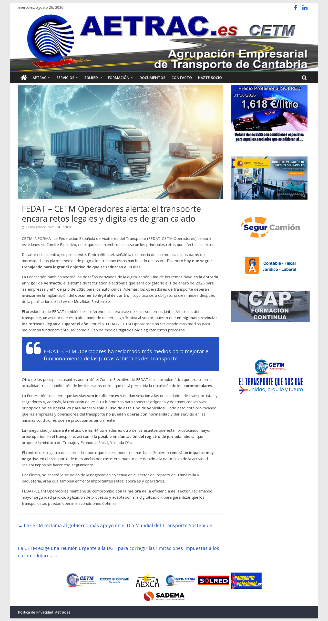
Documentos (152, 77)
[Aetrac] (23, 77)
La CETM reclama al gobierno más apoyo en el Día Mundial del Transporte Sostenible (115, 525)
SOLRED (91, 77)
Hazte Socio (210, 77)
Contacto (181, 77)
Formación (118, 77)
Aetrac (39, 77)
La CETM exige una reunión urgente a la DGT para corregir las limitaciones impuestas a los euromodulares (118, 552)
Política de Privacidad (35, 612)
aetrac (67, 227)
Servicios (65, 77)
